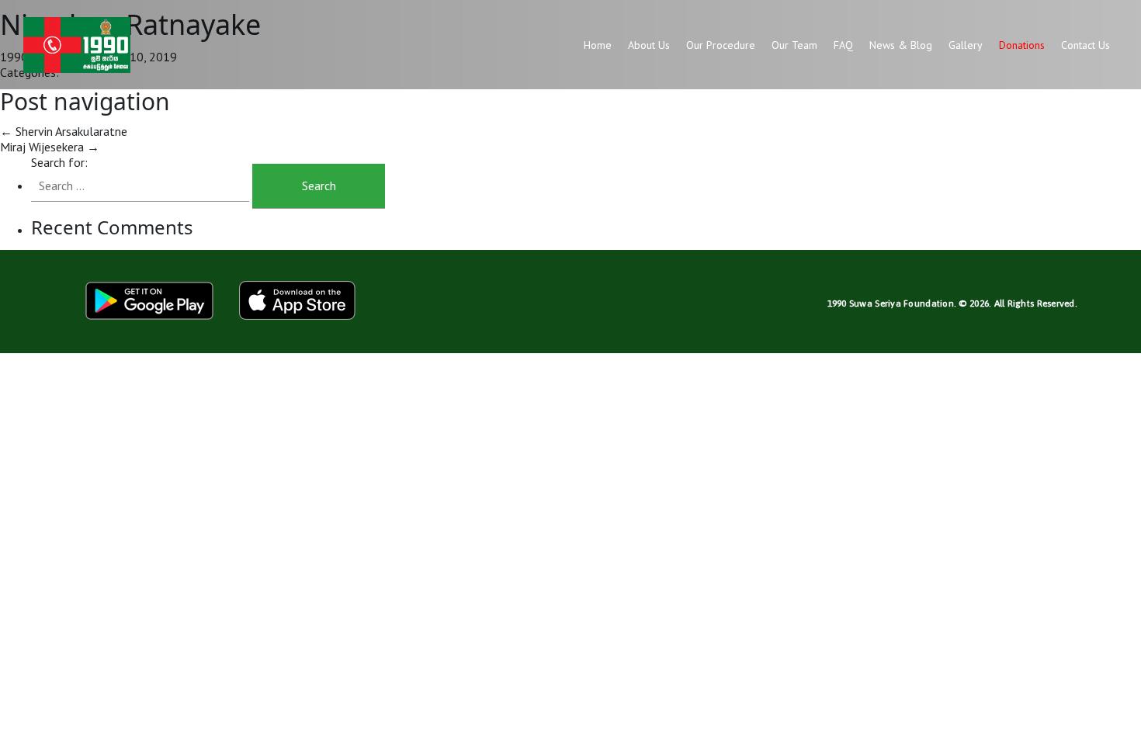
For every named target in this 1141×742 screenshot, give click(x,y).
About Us (649, 45)
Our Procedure (720, 45)
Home (598, 45)
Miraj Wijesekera (49, 146)
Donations (1022, 45)
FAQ (843, 45)
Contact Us (1085, 45)
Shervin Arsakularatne (63, 131)
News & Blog (900, 45)
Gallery (966, 45)
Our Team (794, 45)
